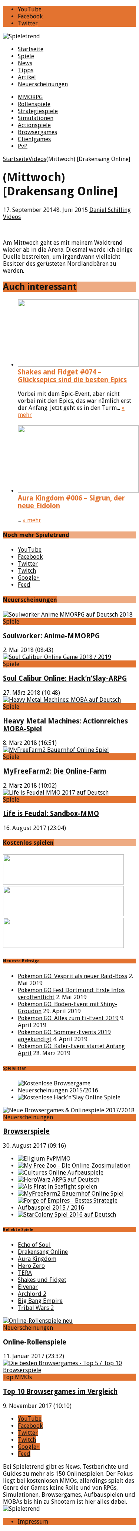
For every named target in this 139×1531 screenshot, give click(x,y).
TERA (25, 1272)
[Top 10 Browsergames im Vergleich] (69, 1370)
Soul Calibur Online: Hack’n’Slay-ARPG (65, 678)
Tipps (25, 70)
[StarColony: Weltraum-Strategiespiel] (67, 1214)
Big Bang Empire (40, 1300)
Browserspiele (26, 1131)
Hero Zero (31, 1265)
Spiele (26, 56)
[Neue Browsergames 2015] (77, 1090)
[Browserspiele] (69, 1110)
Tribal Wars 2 (36, 1307)
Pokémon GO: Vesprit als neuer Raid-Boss (72, 976)
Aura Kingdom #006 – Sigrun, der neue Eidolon (71, 502)
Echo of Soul (34, 1244)
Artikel (27, 77)
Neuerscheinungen (43, 84)
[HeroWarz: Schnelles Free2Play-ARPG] (58, 1179)
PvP (22, 146)
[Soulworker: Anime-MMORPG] (68, 614)
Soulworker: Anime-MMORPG (51, 636)
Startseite (30, 49)
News (25, 63)
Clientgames (34, 139)
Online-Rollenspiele (34, 1342)
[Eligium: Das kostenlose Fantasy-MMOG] (44, 1158)
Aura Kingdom (37, 1258)
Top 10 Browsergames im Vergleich (60, 1391)
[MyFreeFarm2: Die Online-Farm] (56, 749)
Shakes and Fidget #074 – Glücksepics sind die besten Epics (72, 376)
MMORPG (30, 97)
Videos (12, 216)
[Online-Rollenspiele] (38, 1320)
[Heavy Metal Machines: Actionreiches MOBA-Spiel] (62, 699)
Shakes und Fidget (42, 1279)
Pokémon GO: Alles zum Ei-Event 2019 (68, 1018)
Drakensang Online (43, 1251)
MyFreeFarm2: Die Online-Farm (54, 771)
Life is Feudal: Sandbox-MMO (51, 813)
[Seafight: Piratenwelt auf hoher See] (57, 1186)
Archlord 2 (32, 1293)
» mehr (32, 520)
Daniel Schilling (110, 209)
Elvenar (28, 1286)
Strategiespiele (38, 111)
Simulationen (35, 118)
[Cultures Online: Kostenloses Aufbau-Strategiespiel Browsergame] (60, 1172)
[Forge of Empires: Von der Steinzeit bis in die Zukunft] (77, 1207)
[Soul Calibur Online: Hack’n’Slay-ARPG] (57, 656)
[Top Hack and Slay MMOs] (69, 1097)
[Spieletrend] (69, 36)
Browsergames (37, 132)
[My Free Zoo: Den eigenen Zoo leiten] (74, 1165)
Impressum (33, 1521)
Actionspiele (34, 125)
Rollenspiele (34, 104)
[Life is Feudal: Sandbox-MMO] (56, 792)
